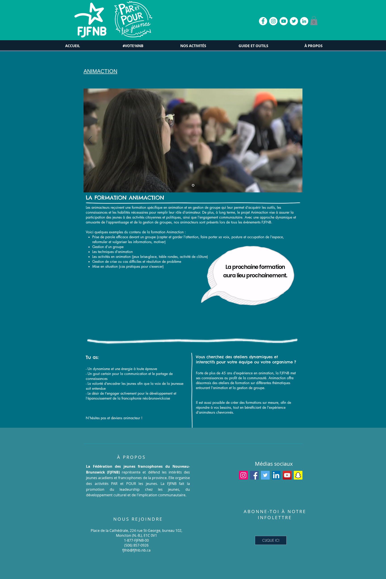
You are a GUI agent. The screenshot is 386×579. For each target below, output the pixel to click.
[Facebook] (254, 475)
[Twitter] (265, 475)
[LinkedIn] (276, 475)
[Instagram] (243, 475)
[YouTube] (287, 475)
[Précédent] (90, 140)
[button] (314, 20)
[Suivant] (296, 140)
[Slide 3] (193, 185)
